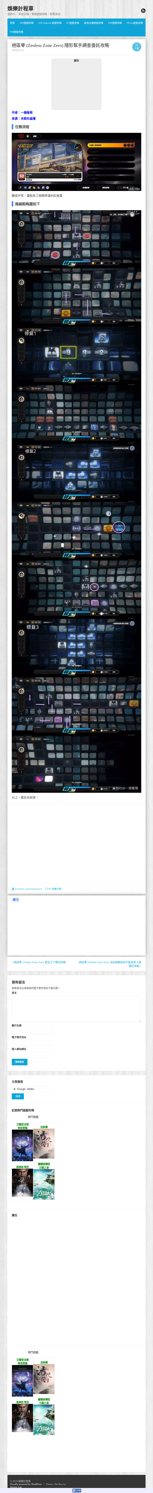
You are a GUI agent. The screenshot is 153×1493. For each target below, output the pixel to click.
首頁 (12, 22)
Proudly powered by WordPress (26, 1484)
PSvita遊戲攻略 (135, 22)
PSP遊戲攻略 (115, 22)
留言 (14, 992)
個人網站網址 (19, 1048)
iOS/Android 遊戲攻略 (50, 22)
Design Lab (16, 1487)
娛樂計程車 (20, 9)
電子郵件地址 (19, 1037)
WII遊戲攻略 (16, 31)
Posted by (28, 888)
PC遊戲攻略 (72, 22)
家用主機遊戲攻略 (93, 22)
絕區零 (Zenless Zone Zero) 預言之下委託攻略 (39, 962)
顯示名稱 (16, 1025)
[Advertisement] (76, 86)
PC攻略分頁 (55, 888)
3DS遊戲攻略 (27, 22)
